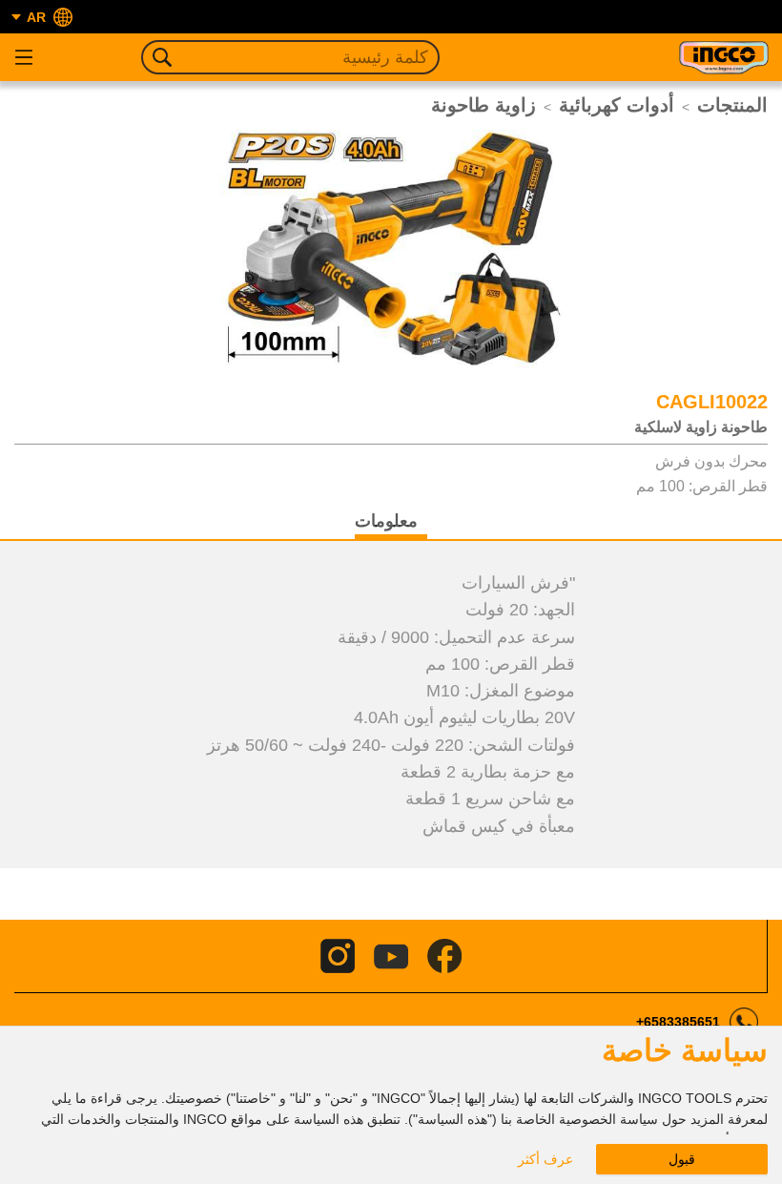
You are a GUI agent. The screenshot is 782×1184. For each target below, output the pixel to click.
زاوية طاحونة (483, 104)
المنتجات (732, 104)
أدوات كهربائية (616, 104)
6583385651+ (678, 1021)
